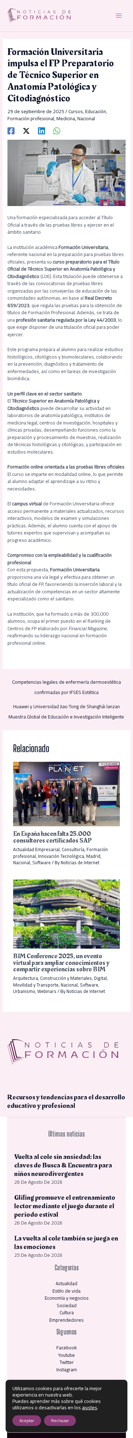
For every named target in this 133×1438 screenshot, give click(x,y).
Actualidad (66, 1283)
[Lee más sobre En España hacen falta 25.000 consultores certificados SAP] (66, 793)
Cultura (67, 1312)
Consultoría (73, 849)
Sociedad (67, 1305)
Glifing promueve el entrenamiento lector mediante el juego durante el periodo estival (64, 1206)
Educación (95, 111)
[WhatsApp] (56, 130)
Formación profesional (30, 118)
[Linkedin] (41, 130)
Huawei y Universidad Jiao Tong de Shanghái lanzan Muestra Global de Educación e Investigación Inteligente (66, 707)
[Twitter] (26, 130)
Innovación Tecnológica (61, 856)
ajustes (89, 1407)
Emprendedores (66, 1320)
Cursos (75, 111)
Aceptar (27, 1420)
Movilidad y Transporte (36, 985)
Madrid (93, 856)
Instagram (66, 1369)
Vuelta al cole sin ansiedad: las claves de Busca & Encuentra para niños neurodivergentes (63, 1165)
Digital (100, 978)
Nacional (86, 118)
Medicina (65, 118)
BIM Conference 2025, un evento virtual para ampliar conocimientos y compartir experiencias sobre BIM (61, 962)
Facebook (66, 1347)
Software (41, 862)
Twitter (67, 1362)
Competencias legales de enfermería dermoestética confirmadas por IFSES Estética (66, 682)
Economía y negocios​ (67, 1298)
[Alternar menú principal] (119, 16)
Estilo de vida (66, 1290)
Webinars (46, 991)
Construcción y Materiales (66, 978)
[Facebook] (11, 130)
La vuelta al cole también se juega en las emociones (66, 1242)
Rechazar (60, 1420)
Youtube (66, 1355)
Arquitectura (25, 978)
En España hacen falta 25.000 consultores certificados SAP (52, 837)
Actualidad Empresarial (36, 849)
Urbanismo (24, 991)
